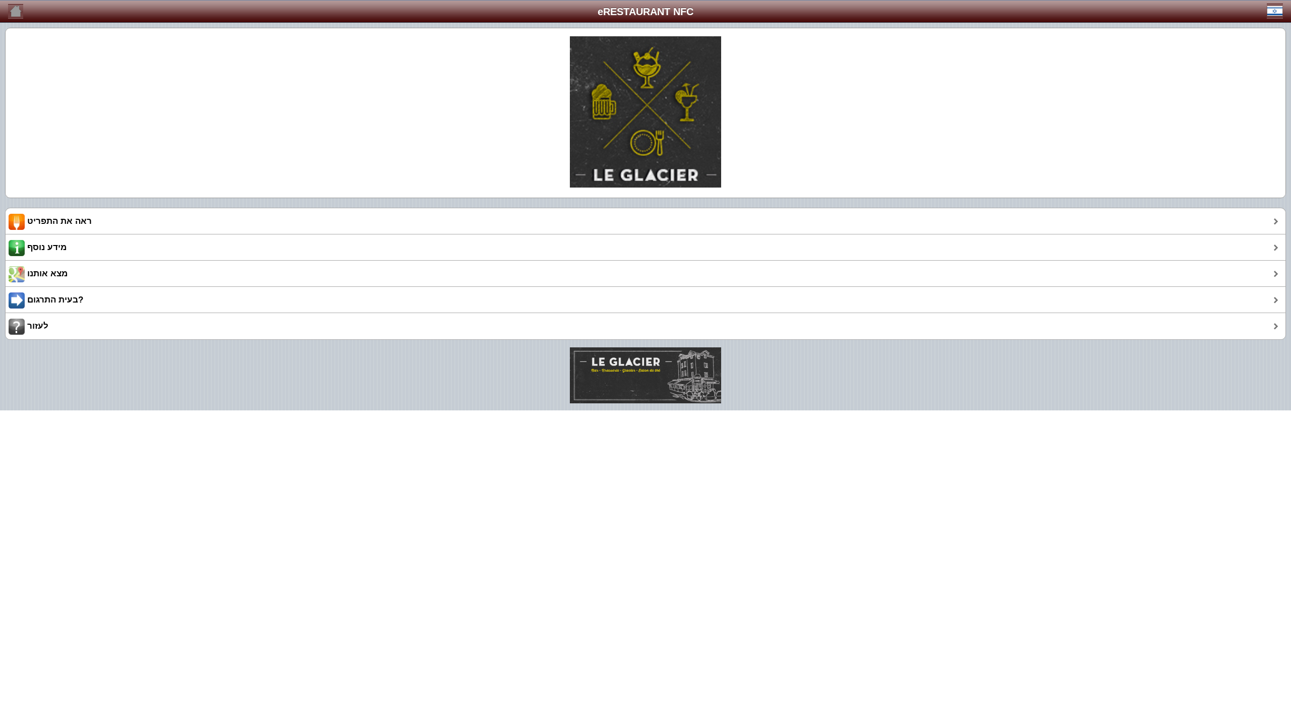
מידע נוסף (46, 247)
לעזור (36, 326)
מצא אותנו (46, 273)
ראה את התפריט (58, 221)
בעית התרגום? (54, 300)
